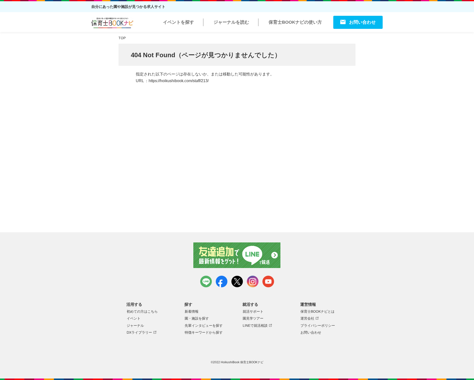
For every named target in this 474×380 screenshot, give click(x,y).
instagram (252, 281)
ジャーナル (135, 325)
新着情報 (191, 311)
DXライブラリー (139, 332)
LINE (206, 281)
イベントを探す (178, 22)
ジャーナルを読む (231, 22)
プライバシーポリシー (317, 325)
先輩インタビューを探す (204, 325)
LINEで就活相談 (255, 325)
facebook (221, 281)
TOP (122, 38)
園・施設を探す (197, 318)
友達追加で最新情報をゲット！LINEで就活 (237, 255)
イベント (133, 318)
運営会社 (307, 318)
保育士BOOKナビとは (317, 311)
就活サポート (253, 311)
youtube (268, 281)
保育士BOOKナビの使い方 (295, 22)
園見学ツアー (253, 318)
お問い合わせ (362, 22)
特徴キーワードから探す (204, 332)
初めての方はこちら (142, 311)
